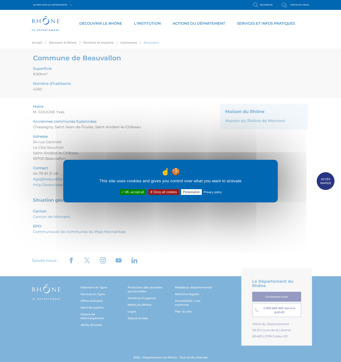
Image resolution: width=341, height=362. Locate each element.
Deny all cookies (165, 192)
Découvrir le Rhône (100, 23)
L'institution (147, 23)
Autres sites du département (50, 5)
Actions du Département (199, 23)
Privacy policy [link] (213, 192)
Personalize (191, 192)
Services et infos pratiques (266, 23)
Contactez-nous (299, 5)
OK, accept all (134, 192)
